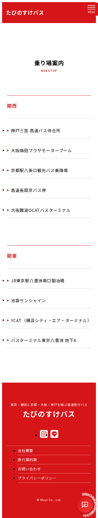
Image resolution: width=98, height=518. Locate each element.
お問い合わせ (29, 468)
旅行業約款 (27, 459)
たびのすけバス (25, 12)
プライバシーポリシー (37, 478)
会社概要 (25, 450)
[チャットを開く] (85, 505)
